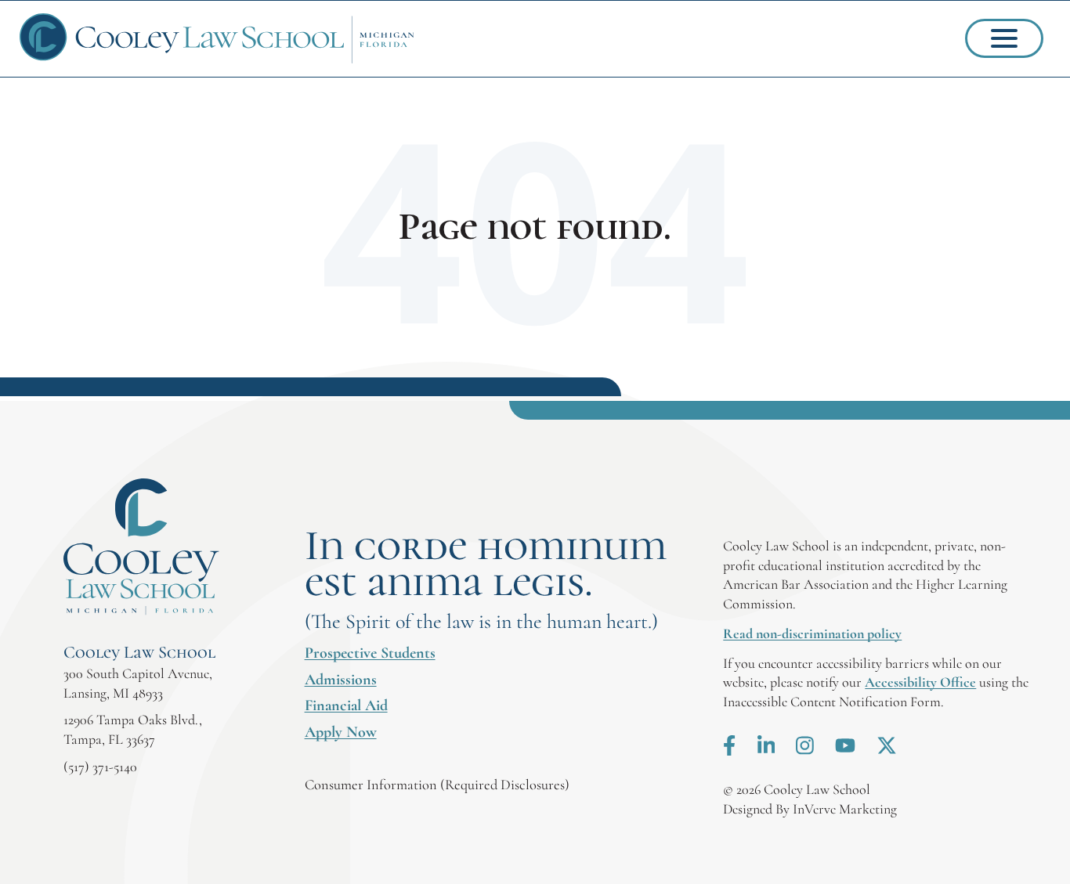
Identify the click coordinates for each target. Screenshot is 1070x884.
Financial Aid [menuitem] (346, 705)
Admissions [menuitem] (341, 679)
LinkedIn (766, 745)
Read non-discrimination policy (812, 633)
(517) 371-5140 (100, 766)
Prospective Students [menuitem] (370, 653)
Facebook (729, 745)
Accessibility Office (920, 682)
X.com (887, 745)
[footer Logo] (141, 546)
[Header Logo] (217, 38)
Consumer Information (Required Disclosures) (437, 784)
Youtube (845, 745)
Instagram (805, 745)
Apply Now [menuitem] (341, 732)
